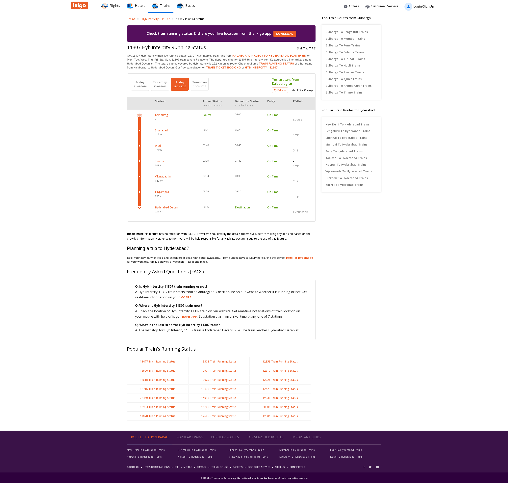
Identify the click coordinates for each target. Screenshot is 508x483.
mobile (186, 297)
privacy (202, 467)
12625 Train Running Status (219, 416)
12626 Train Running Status (157, 370)
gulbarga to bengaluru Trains (346, 32)
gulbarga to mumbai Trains (345, 38)
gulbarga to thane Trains (343, 92)
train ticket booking (223, 67)
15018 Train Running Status (219, 398)
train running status (276, 63)
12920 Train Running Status (219, 380)
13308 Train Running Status (219, 361)
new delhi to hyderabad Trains (347, 124)
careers (238, 467)
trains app (188, 316)
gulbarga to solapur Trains (344, 52)
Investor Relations (156, 467)
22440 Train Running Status (157, 398)
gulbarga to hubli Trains (343, 65)
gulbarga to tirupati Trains (345, 59)
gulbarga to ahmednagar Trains (348, 86)
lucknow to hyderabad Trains (346, 178)
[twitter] (370, 467)
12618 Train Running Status (157, 380)
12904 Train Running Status (219, 370)
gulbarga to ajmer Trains (343, 79)
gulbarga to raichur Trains (344, 72)
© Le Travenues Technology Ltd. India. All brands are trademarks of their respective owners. (254, 478)
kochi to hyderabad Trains (344, 185)
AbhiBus (280, 467)
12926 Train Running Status (280, 380)
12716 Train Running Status (157, 389)
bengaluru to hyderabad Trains (347, 131)
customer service (258, 467)
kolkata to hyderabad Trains (346, 158)
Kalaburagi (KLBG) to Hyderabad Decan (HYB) (269, 55)
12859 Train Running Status (280, 361)
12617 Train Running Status (280, 370)
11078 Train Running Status (157, 416)
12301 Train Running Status (280, 416)
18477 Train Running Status (157, 361)
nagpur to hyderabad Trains (345, 164)
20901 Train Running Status (280, 407)
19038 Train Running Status (280, 398)
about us (133, 467)
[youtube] (377, 467)
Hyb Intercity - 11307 (261, 67)
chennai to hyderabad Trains (346, 138)
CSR (176, 467)
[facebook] (365, 467)
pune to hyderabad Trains (344, 151)
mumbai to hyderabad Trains (346, 144)
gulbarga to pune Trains (342, 45)
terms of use (219, 467)
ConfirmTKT (297, 467)
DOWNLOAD (284, 33)
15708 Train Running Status (219, 407)
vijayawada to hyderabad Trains (348, 171)
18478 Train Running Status (219, 389)
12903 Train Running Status (157, 407)
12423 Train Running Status (280, 389)
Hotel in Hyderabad (299, 257)
